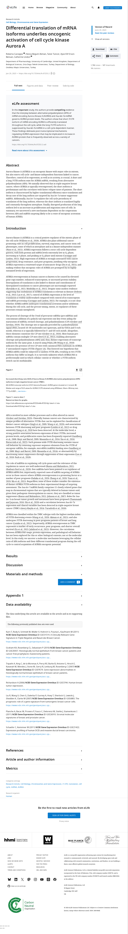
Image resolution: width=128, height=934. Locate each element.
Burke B (52, 663)
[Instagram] (35, 880)
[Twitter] (22, 880)
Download (100, 49)
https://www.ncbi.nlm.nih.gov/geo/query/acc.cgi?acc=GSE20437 (28, 657)
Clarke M (21, 698)
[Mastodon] (29, 880)
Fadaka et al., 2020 (40, 478)
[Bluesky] (9, 880)
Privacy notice (64, 821)
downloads (108, 65)
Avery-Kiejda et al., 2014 (32, 508)
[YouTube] (42, 880)
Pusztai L (55, 631)
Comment (115, 57)
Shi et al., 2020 (31, 502)
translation (73, 784)
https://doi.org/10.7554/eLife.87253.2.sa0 (29, 144)
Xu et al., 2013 (21, 529)
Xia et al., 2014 (67, 439)
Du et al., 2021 (69, 264)
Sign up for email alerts (64, 815)
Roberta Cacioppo (14, 54)
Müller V (35, 631)
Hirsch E (71, 663)
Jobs (9, 858)
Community (62, 7)
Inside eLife (41, 858)
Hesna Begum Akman (36, 54)
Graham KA (11, 647)
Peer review (52, 85)
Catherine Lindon (22, 57)
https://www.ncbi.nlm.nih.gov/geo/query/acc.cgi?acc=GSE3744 (28, 689)
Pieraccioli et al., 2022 (16, 442)
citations (95, 68)
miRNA (14, 787)
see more (21, 391)
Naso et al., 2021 (14, 249)
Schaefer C (11, 727)
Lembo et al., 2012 (60, 427)
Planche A (10, 711)
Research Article (13, 19)
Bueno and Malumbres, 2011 (60, 466)
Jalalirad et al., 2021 (38, 529)
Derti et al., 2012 (46, 336)
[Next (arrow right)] (3, 928)
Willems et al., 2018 (29, 240)
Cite (115, 49)
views (95, 65)
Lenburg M (49, 666)
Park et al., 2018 (22, 457)
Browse (39, 7)
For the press (41, 864)
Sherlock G (60, 695)
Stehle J (59, 711)
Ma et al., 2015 (18, 481)
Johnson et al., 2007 (56, 496)
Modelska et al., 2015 (36, 288)
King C (19, 663)
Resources (40, 867)
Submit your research (112, 8)
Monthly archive (43, 861)
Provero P (29, 711)
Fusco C (38, 711)
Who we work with (15, 861)
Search (92, 7)
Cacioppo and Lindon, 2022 (41, 300)
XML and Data (41, 870)
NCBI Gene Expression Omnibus (21, 635)
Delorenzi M (49, 711)
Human (9, 796)
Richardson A (12, 682)
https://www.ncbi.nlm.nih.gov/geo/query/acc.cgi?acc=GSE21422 (28, 734)
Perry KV (43, 663)
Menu (23, 7)
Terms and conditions (17, 870)
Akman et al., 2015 (58, 517)
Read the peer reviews (104, 33)
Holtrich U (45, 631)
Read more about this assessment (28, 150)
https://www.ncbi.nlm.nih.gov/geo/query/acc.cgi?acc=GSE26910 (28, 721)
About (73, 7)
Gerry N (39, 666)
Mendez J (22, 666)
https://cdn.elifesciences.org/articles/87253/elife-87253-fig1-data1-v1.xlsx (33, 403)
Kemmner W (23, 727)
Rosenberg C (62, 666)
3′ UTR (65, 784)
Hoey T (50, 695)
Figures (35, 85)
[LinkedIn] (16, 880)
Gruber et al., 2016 (51, 333)
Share (98, 56)
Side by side (68, 85)
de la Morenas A (30, 663)
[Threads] (48, 880)
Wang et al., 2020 (56, 424)
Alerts (98, 7)
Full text (18, 85)
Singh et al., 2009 (38, 424)
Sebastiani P (37, 647)
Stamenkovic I (70, 711)
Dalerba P (32, 695)
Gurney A (42, 695)
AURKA (21, 787)
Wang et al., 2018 (66, 342)
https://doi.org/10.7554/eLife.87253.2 (34, 73)
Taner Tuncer (53, 54)
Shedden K (11, 698)
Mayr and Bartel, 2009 (27, 439)
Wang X (15, 695)
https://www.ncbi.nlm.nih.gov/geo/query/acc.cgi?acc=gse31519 (28, 641)
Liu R (8, 695)
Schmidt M (25, 631)
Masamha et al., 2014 (49, 439)
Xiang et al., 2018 (24, 430)
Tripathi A (10, 663)
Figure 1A (40, 348)
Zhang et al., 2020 (58, 478)
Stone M (31, 666)
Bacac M (20, 711)
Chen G (23, 695)
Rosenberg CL (24, 647)
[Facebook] (55, 880)
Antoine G (61, 663)
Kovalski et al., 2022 (16, 288)
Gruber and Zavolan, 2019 (19, 418)
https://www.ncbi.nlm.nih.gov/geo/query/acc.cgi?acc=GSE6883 (28, 705)
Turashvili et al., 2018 (55, 508)
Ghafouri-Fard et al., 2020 (18, 469)
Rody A (16, 631)
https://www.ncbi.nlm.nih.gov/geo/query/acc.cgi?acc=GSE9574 (28, 676)
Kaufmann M (66, 631)
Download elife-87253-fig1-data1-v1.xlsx (20, 406)
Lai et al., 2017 (24, 294)
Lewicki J (70, 695)
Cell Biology (11, 22)
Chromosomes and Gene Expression (32, 22)
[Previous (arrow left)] (1, 928)
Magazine (50, 7)
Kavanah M (11, 666)
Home (31, 7)
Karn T (9, 631)
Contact (11, 867)
